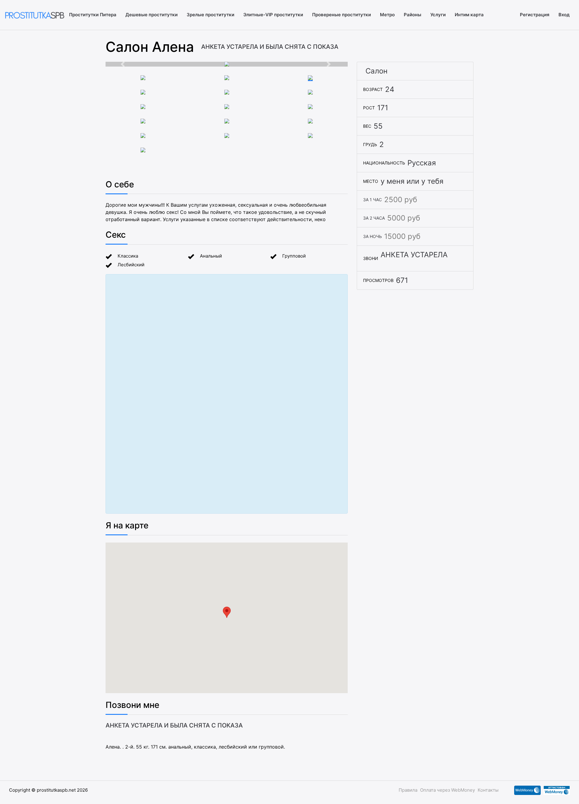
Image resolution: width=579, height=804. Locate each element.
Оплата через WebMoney (447, 790)
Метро (387, 14)
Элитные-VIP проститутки (273, 14)
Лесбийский (131, 264)
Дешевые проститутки (151, 14)
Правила (408, 790)
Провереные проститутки (341, 14)
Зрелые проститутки (210, 14)
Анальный (211, 256)
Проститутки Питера (92, 14)
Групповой (294, 256)
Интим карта (469, 14)
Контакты (488, 790)
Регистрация (534, 14)
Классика (128, 256)
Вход (564, 14)
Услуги (438, 14)
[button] (124, 64)
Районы (412, 14)
